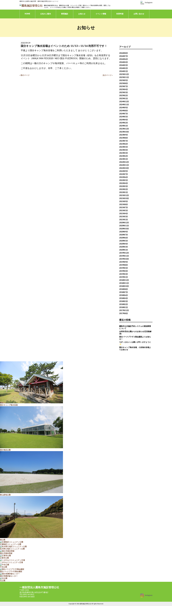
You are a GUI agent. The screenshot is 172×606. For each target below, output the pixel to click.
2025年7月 (123, 86)
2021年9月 (123, 201)
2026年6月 (123, 59)
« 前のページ (24, 75)
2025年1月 (123, 99)
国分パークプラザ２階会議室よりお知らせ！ (135, 338)
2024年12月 (124, 102)
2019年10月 (124, 259)
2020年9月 (123, 232)
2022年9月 (123, 171)
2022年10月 (124, 168)
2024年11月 (124, 105)
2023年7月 (123, 141)
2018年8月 (123, 289)
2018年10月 (124, 286)
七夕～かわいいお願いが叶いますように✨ (135, 343)
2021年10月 (124, 198)
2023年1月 (123, 159)
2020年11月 (124, 226)
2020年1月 (123, 250)
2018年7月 (123, 292)
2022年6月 (123, 177)
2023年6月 (123, 144)
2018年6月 (123, 295)
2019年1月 (123, 277)
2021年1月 (123, 220)
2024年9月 (123, 108)
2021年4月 (123, 214)
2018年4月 (123, 298)
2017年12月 (124, 310)
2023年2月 (123, 156)
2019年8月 (123, 265)
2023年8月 (123, 138)
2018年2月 (123, 304)
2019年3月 (123, 274)
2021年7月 (123, 207)
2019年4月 (123, 271)
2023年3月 (123, 153)
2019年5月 (123, 268)
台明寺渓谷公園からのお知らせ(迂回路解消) (135, 333)
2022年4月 (123, 183)
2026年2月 (123, 68)
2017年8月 (123, 313)
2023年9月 (123, 135)
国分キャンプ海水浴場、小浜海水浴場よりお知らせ (135, 349)
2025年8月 (123, 83)
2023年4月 (123, 150)
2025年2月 (123, 95)
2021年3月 (123, 217)
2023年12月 (124, 129)
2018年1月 (123, 307)
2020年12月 (124, 223)
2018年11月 (124, 283)
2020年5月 (123, 241)
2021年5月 (123, 211)
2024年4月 (123, 120)
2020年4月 (123, 244)
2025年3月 (123, 92)
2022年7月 (123, 174)
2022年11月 (124, 165)
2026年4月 (123, 62)
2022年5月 (123, 180)
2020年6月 (123, 238)
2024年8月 (123, 111)
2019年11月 (124, 256)
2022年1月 (123, 192)
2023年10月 (124, 132)
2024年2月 (123, 123)
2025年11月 (124, 77)
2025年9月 (123, 80)
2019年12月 (124, 253)
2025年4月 (123, 89)
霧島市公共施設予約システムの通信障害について (135, 327)
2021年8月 (123, 204)
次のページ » (108, 75)
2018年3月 (123, 301)
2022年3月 (123, 186)
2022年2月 (123, 189)
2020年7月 (123, 235)
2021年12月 (124, 195)
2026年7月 (123, 56)
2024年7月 (123, 114)
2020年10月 (124, 229)
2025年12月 (124, 74)
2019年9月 (123, 262)
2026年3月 (123, 65)
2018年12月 (124, 280)
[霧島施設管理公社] (31, 5)
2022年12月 (124, 162)
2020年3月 (123, 247)
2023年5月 (123, 147)
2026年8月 (123, 53)
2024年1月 (123, 126)
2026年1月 (123, 71)
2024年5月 (123, 117)
